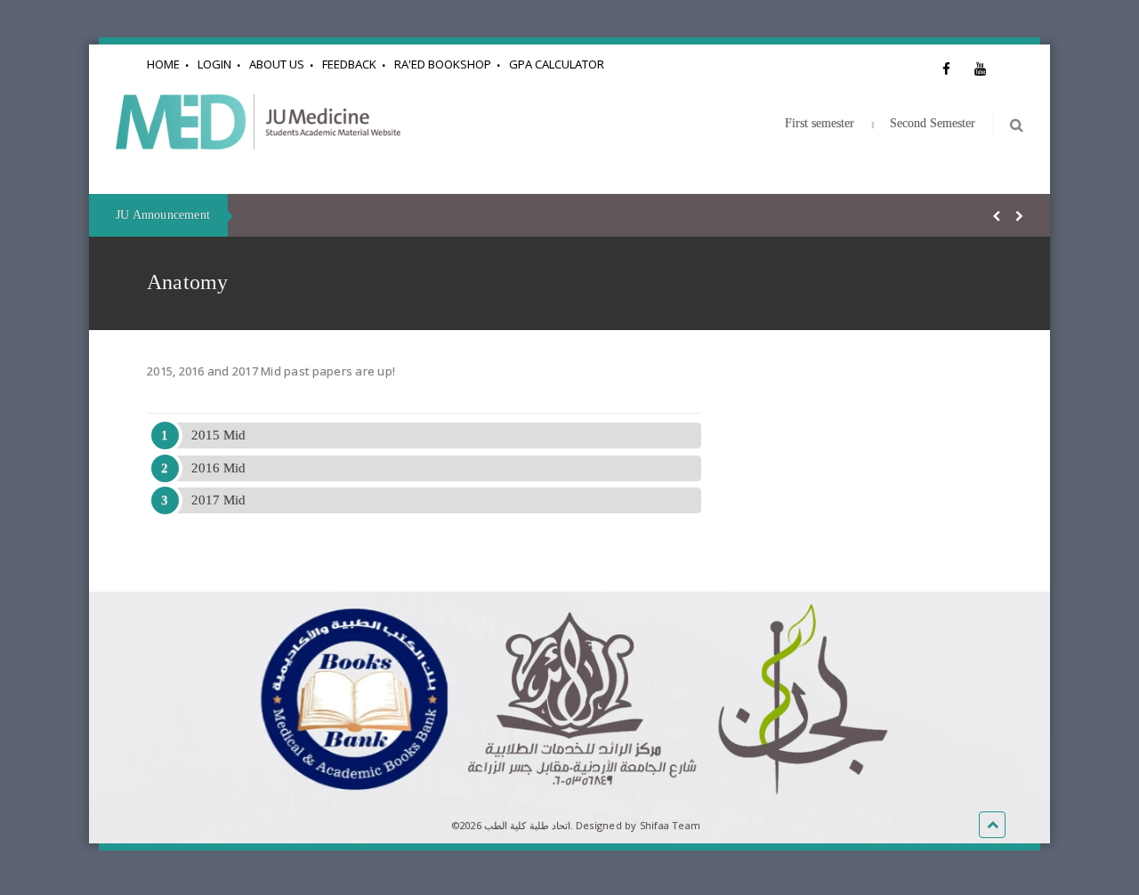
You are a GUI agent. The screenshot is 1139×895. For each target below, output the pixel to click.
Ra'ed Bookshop (442, 64)
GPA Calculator (556, 64)
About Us (276, 64)
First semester (819, 123)
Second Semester (932, 123)
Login (214, 64)
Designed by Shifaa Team (638, 825)
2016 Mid (218, 468)
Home (163, 64)
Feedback (349, 64)
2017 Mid (218, 500)
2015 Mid (218, 435)
